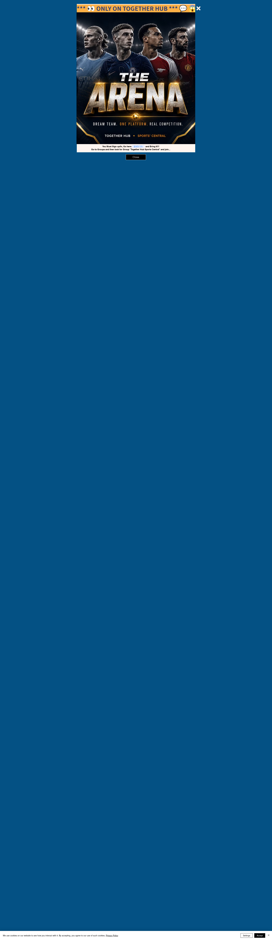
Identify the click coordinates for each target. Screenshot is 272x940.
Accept (260, 935)
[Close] (268, 935)
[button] (198, 8)
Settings (246, 935)
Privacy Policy (112, 935)
